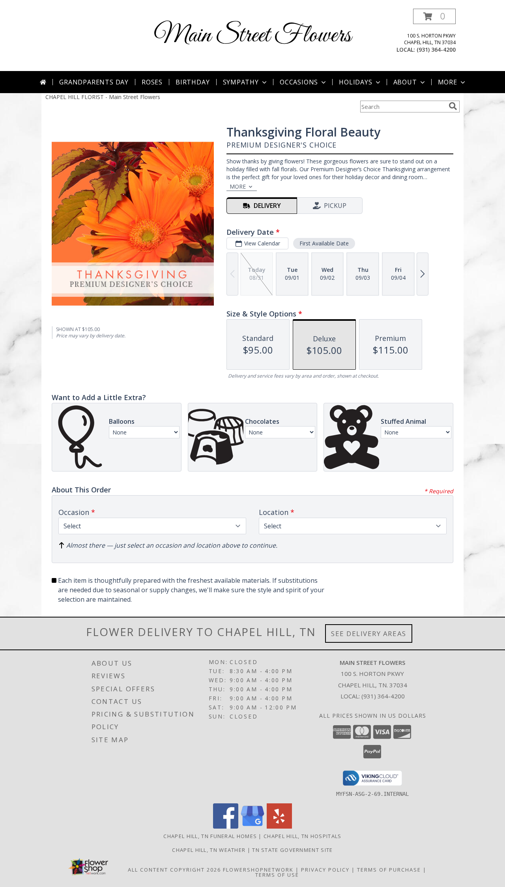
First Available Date (324, 243)
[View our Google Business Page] (252, 826)
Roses (152, 82)
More (447, 82)
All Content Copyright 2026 (174, 869)
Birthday (192, 82)
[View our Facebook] (225, 826)
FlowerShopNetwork (258, 869)
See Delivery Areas (368, 633)
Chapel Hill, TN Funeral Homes (210, 836)
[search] (453, 106)
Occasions (299, 82)
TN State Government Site (292, 849)
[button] (434, 16)
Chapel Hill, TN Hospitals (303, 836)
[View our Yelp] (279, 826)
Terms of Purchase (389, 869)
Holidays (355, 82)
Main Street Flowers (252, 36)
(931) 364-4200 (436, 49)
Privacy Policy (325, 869)
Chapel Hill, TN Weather (208, 849)
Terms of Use (277, 874)
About (405, 82)
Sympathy (241, 82)
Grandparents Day (94, 82)
